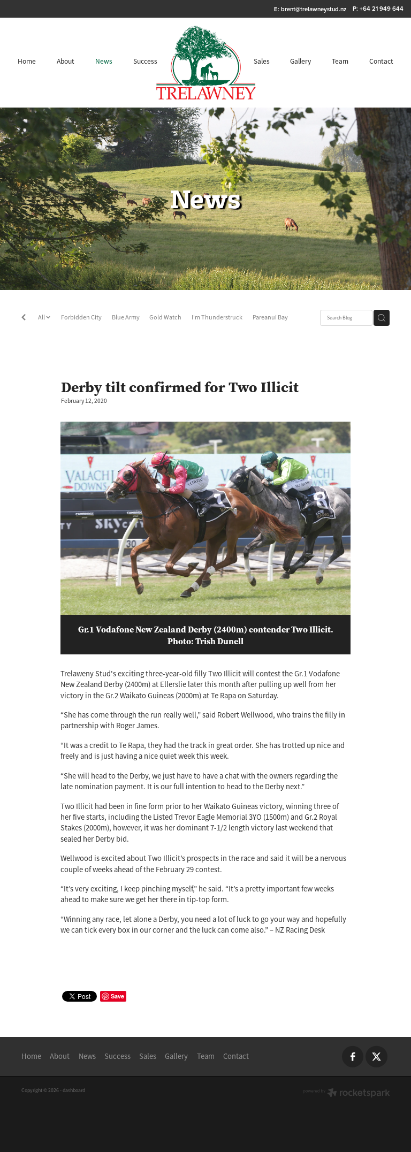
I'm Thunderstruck (217, 317)
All (42, 317)
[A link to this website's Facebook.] (353, 1057)
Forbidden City (81, 317)
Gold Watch (165, 317)
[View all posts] (23, 318)
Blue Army (126, 317)
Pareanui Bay (270, 317)
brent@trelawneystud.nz (313, 8)
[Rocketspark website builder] (346, 1094)
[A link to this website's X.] (376, 1057)
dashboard (74, 1090)
